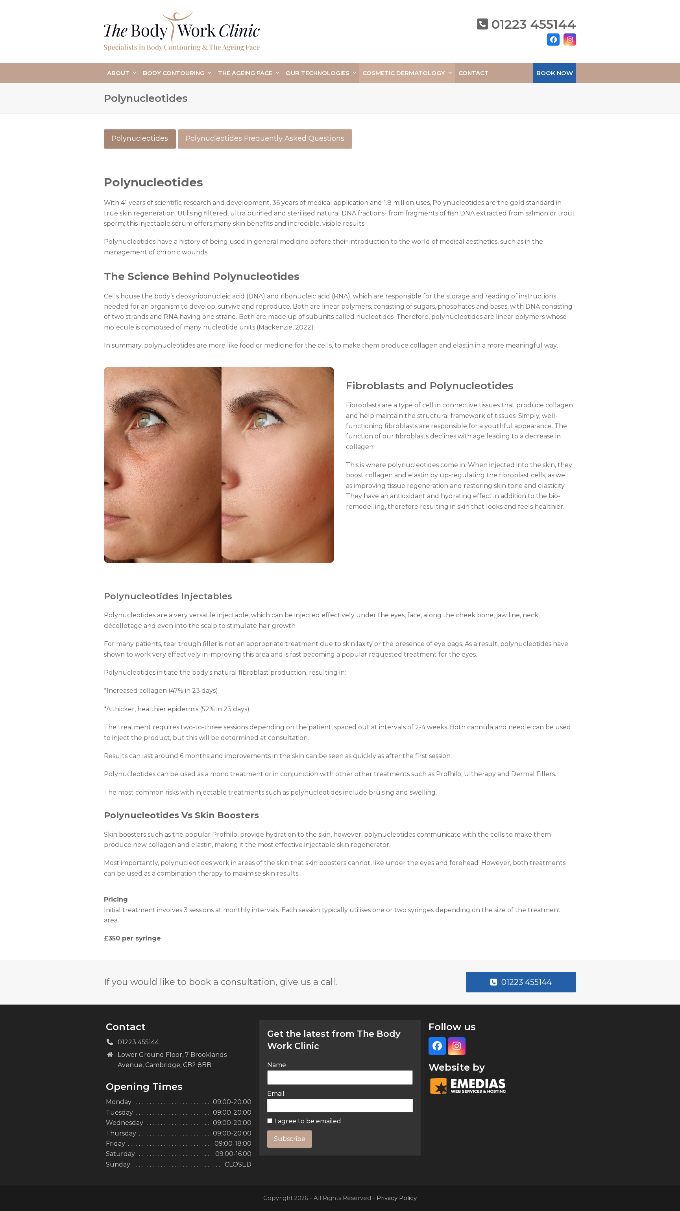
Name (276, 1065)
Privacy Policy (397, 1198)
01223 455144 (534, 24)
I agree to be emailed (307, 1121)
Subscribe (289, 1139)
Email (276, 1093)
